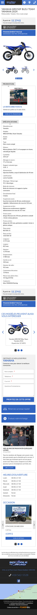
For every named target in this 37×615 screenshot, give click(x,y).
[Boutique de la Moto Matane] (13, 2)
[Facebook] (18, 580)
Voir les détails (18, 538)
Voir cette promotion (13, 114)
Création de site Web (12, 607)
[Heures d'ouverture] (24, 2)
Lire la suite (9, 467)
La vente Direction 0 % (12, 107)
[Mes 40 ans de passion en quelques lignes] (18, 436)
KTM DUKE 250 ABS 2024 (15, 526)
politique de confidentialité (17, 603)
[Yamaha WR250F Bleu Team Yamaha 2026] (18, 328)
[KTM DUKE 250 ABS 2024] (18, 514)
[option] (18, 51)
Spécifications (10, 122)
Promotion (8, 84)
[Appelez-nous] (34, 2)
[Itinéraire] (29, 2)
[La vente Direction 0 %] (18, 96)
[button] (3, 69)
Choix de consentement (22, 604)
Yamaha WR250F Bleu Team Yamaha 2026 (18, 340)
